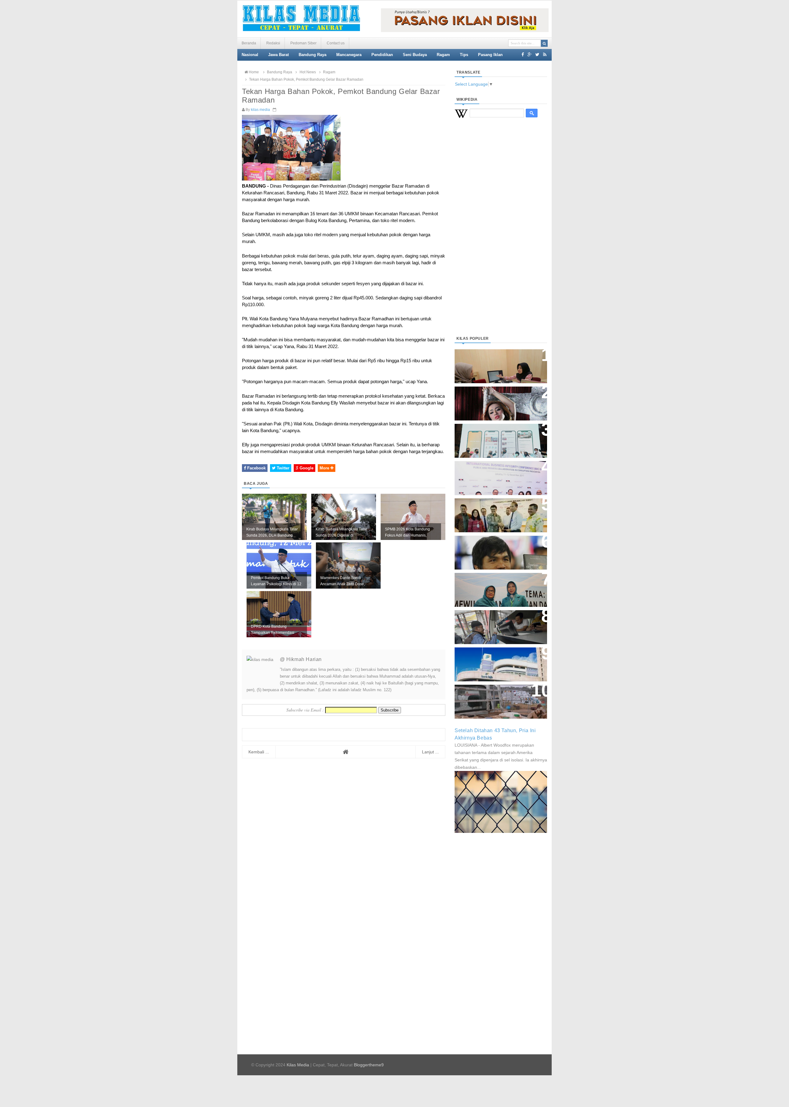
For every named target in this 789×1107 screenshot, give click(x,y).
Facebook (256, 468)
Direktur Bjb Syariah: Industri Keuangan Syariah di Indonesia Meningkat (497, 363)
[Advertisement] (501, 234)
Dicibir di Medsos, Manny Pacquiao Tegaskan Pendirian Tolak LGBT (495, 549)
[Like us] (522, 54)
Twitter (282, 468)
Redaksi (273, 43)
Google (305, 468)
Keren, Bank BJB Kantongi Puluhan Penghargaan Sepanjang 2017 (499, 475)
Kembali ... (258, 751)
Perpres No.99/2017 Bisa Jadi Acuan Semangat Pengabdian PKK (495, 587)
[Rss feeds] (545, 54)
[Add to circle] (529, 54)
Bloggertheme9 (369, 1064)
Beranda (249, 43)
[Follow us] (537, 54)
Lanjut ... (430, 751)
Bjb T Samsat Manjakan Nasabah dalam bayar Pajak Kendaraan (499, 621)
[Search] (544, 43)
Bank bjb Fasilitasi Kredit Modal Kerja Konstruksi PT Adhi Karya (498, 509)
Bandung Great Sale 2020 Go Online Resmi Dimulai (494, 434)
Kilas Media (298, 1064)
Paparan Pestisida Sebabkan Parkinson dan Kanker (494, 695)
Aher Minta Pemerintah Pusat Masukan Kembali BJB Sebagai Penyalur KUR (497, 661)
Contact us (336, 43)
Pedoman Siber (303, 43)
